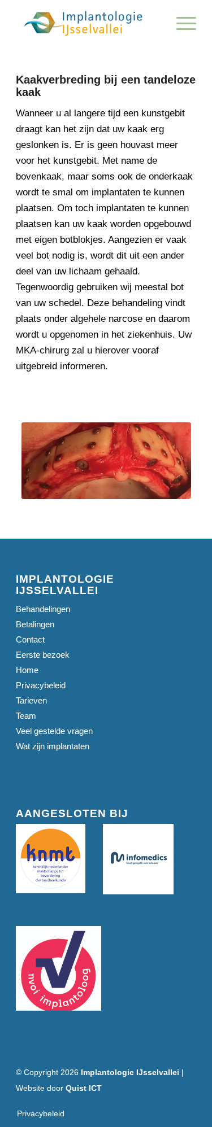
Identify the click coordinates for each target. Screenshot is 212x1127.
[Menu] (180, 22)
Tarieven (31, 700)
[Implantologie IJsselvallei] (88, 22)
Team (26, 715)
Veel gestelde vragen (54, 731)
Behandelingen (43, 609)
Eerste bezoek (43, 654)
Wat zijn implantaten (52, 746)
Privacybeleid (41, 685)
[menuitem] (180, 22)
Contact (30, 639)
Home (27, 670)
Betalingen (35, 624)
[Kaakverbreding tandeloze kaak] (106, 460)
